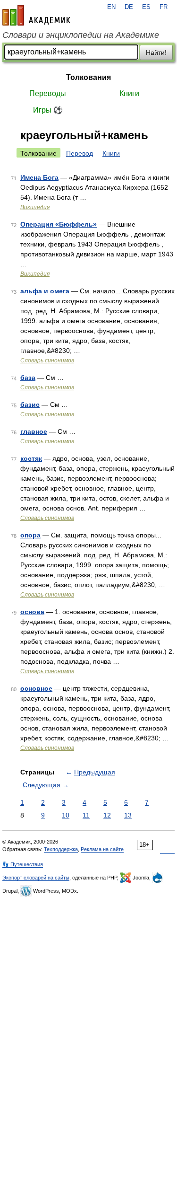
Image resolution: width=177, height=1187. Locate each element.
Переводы (47, 93)
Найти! (156, 52)
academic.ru (36, 15)
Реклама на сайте (102, 849)
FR (164, 7)
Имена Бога (39, 177)
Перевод (79, 153)
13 (128, 815)
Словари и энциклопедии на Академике (80, 35)
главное (33, 431)
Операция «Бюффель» (58, 224)
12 (107, 815)
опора (30, 535)
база (27, 377)
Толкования (88, 77)
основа (32, 611)
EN (111, 7)
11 (86, 815)
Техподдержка (61, 849)
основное (36, 688)
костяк (31, 458)
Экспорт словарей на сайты (35, 877)
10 (65, 815)
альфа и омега (44, 291)
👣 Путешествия (22, 864)
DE (129, 7)
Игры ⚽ (48, 110)
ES (146, 7)
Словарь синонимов (47, 360)
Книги (129, 93)
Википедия (35, 207)
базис (30, 404)
